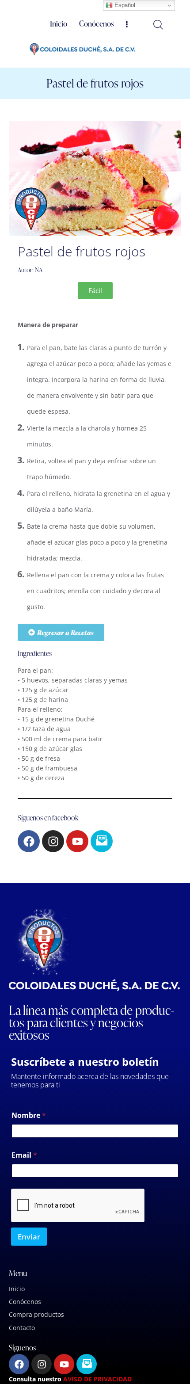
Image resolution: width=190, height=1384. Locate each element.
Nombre (28, 1115)
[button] (95, 290)
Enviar (29, 1236)
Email (24, 1155)
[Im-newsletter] (102, 841)
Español (124, 5)
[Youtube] (77, 841)
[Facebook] (29, 841)
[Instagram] (53, 841)
